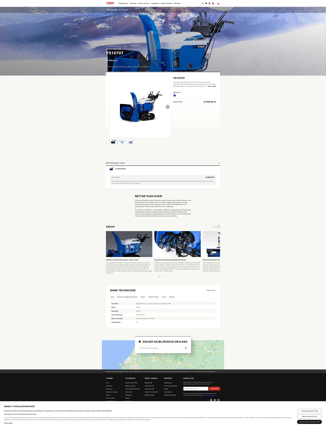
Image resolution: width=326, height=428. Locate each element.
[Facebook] (214, 400)
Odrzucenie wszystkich (309, 416)
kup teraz (177, 3)
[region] (163, 414)
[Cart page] (210, 3)
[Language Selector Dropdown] (218, 3)
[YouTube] (211, 400)
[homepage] (110, 3)
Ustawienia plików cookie (309, 411)
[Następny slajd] (218, 226)
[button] (113, 142)
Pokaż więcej (8, 423)
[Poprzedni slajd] (214, 226)
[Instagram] (218, 400)
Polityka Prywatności (208, 395)
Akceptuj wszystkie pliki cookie (309, 422)
